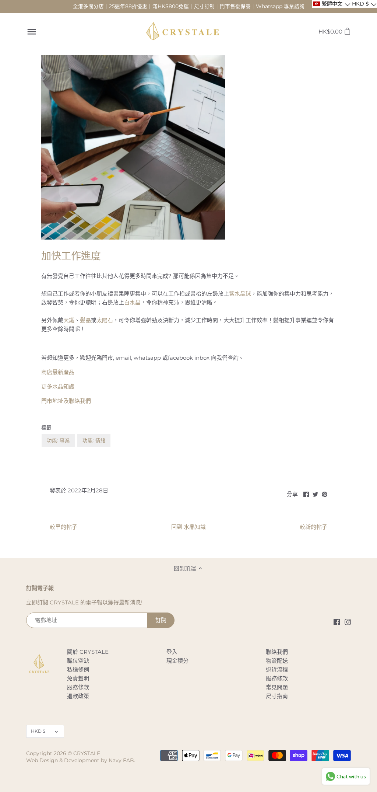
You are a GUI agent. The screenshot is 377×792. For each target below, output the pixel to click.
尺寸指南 (277, 695)
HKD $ (38, 731)
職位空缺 (78, 660)
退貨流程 (277, 669)
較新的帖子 (313, 526)
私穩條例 (78, 669)
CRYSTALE (86, 753)
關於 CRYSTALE (88, 651)
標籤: (47, 427)
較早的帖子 (63, 526)
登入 (171, 651)
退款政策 (78, 695)
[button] (331, 4)
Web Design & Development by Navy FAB (80, 760)
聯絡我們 (277, 651)
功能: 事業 (58, 440)
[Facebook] (337, 621)
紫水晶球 (240, 293)
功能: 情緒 (94, 440)
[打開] (31, 31)
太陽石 (104, 320)
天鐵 (68, 320)
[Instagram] (348, 621)
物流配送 (277, 660)
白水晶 (132, 302)
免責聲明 (78, 678)
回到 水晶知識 (188, 526)
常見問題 (277, 687)
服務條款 (78, 687)
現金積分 (177, 660)
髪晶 (85, 320)
